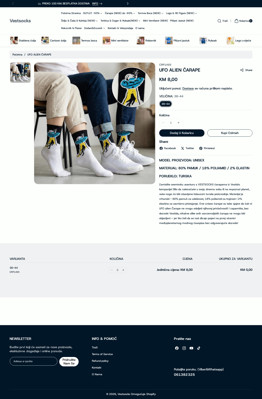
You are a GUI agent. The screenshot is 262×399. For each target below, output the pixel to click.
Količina (164, 115)
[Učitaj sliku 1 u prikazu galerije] (20, 72)
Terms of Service (102, 354)
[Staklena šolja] (14, 40)
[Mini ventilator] (106, 40)
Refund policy (100, 361)
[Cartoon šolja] (45, 40)
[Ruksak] (203, 40)
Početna (17, 54)
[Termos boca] (76, 40)
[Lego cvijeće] (230, 40)
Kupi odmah (230, 133)
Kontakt (96, 367)
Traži (95, 347)
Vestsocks (124, 394)
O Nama (97, 374)
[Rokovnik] (140, 40)
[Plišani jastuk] (169, 40)
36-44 (165, 104)
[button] (222, 21)
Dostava (188, 88)
